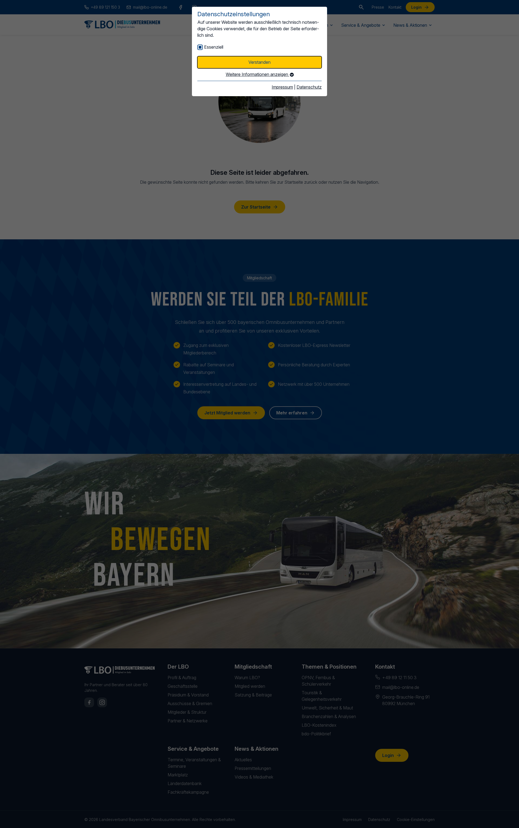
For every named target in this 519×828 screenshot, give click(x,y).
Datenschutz (309, 87)
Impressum (282, 87)
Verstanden (259, 62)
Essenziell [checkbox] (213, 47)
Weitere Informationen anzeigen (257, 74)
